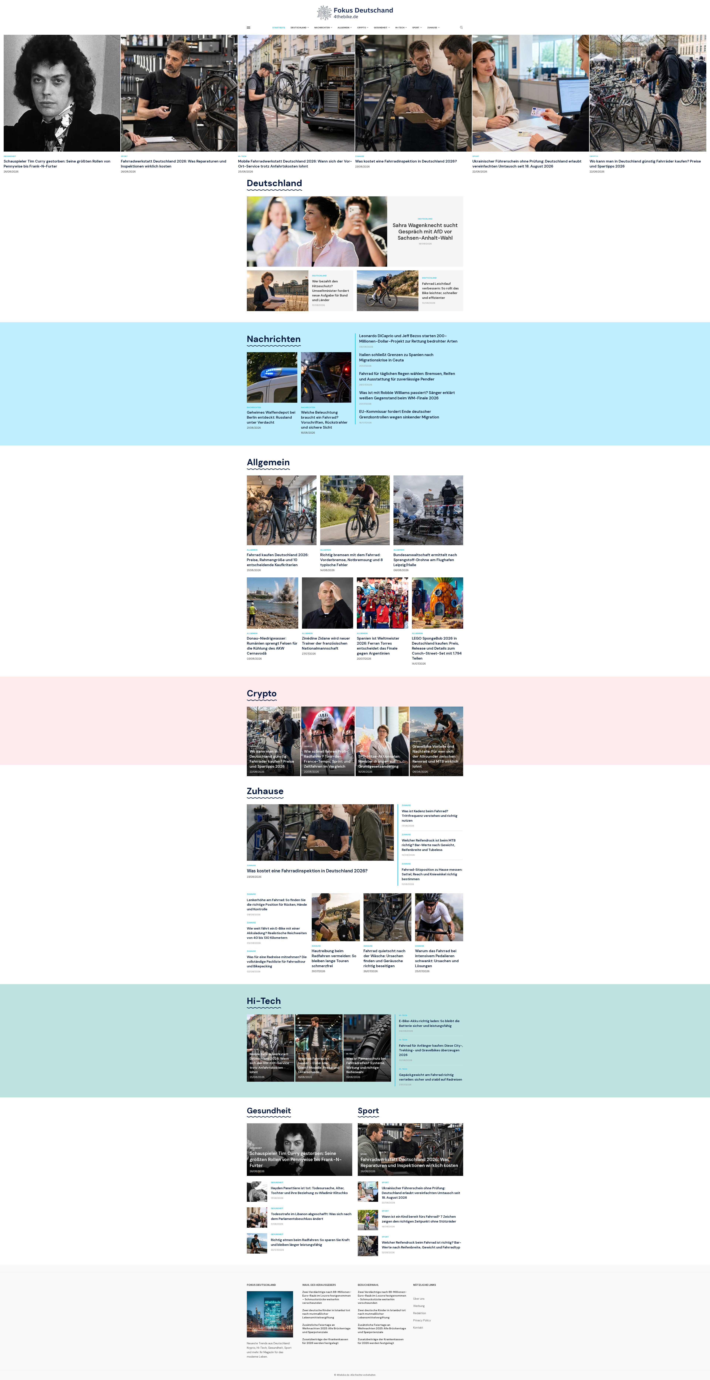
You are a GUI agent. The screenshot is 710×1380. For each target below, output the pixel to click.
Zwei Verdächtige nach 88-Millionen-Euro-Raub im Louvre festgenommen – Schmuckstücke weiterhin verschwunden (326, 1297)
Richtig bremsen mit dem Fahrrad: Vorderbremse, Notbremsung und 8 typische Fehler (351, 559)
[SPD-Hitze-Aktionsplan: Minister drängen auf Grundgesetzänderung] (382, 741)
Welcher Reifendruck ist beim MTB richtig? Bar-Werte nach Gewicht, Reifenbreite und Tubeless (429, 845)
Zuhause (432, 27)
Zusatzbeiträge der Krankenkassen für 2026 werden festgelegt (325, 1341)
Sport (415, 27)
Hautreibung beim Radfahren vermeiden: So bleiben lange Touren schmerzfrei (334, 958)
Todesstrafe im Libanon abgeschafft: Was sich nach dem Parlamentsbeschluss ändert (311, 1216)
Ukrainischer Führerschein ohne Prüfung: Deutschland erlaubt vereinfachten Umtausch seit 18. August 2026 (526, 164)
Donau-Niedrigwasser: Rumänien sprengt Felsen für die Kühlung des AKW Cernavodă (272, 646)
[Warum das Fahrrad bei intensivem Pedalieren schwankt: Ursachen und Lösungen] (439, 933)
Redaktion (419, 1313)
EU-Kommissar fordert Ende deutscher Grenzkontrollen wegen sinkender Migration (399, 414)
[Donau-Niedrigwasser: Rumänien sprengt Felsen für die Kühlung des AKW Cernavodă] (272, 618)
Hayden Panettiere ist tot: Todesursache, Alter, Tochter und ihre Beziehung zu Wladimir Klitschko (309, 1190)
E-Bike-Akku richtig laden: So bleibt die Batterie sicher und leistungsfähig (429, 1023)
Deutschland (298, 27)
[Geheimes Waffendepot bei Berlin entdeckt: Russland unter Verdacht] (272, 390)
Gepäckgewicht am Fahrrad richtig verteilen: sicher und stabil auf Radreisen (430, 1077)
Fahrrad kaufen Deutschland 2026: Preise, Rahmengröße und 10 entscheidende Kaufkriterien (277, 559)
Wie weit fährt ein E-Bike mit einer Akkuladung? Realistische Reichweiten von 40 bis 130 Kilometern (277, 933)
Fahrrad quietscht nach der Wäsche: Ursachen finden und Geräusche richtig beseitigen (384, 958)
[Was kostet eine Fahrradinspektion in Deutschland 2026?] (413, 101)
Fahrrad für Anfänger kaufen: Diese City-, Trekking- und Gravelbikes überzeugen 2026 (431, 1050)
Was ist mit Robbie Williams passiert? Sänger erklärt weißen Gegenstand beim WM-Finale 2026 (407, 395)
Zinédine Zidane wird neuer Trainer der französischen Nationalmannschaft (326, 643)
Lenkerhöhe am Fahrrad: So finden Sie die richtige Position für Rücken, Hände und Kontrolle (277, 904)
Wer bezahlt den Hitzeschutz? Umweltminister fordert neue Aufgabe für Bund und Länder (330, 290)
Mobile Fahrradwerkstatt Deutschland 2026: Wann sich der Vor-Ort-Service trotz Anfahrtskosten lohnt (295, 164)
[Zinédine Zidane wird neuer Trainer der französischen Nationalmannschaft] (327, 616)
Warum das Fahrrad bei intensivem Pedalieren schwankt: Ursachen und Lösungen (437, 958)
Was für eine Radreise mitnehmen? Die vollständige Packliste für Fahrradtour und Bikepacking (277, 961)
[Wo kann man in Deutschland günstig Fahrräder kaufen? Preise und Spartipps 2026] (648, 104)
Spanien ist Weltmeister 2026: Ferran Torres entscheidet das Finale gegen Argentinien (378, 646)
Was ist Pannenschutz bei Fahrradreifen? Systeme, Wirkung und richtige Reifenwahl (366, 1065)
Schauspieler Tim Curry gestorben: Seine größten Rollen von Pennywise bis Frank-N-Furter (57, 164)
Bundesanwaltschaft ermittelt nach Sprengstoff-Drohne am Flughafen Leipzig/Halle (425, 559)
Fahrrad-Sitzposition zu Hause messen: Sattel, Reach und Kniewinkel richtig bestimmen (432, 874)
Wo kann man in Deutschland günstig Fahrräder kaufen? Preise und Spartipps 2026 (272, 759)
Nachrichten (322, 27)
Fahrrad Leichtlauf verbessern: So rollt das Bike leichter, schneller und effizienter (440, 290)
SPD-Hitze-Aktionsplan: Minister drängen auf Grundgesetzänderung (379, 761)
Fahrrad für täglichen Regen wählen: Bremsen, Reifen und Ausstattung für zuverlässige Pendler (407, 376)
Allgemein (343, 27)
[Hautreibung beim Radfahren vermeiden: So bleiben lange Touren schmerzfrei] (336, 933)
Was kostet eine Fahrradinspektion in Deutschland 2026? (406, 161)
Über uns (419, 1298)
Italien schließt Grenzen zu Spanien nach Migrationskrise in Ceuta (396, 357)
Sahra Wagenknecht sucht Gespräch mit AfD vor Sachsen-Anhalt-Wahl (425, 231)
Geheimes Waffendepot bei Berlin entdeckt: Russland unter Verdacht (271, 417)
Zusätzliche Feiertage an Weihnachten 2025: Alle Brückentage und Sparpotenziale (326, 1328)
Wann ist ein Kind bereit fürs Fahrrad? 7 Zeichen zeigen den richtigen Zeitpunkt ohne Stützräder (419, 1218)
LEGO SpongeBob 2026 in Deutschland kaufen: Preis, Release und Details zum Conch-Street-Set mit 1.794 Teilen (437, 648)
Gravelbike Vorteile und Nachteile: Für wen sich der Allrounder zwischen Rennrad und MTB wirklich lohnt (435, 756)
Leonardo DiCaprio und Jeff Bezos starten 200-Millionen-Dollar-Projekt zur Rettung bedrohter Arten (408, 338)
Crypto (361, 27)
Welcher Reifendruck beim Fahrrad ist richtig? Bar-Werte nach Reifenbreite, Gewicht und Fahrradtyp (421, 1244)
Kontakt (418, 1327)
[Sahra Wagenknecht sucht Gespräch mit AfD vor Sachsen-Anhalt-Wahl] (317, 231)
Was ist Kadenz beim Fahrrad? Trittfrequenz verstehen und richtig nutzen (429, 816)
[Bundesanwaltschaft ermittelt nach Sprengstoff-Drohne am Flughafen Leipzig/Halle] (428, 523)
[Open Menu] (248, 27)
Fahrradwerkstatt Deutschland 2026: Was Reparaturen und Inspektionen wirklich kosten (409, 1162)
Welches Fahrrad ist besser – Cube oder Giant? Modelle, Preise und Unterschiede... (318, 1065)
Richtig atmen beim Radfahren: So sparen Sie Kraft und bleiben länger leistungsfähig (310, 1242)
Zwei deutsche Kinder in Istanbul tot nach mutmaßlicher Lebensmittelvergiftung (326, 1314)
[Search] (461, 27)
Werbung (419, 1306)
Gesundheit (380, 27)
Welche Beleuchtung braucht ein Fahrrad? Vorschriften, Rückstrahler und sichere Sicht (324, 420)
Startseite (278, 27)
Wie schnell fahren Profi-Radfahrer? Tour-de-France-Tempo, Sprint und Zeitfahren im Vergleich (327, 759)
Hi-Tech (399, 27)
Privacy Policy (422, 1320)
